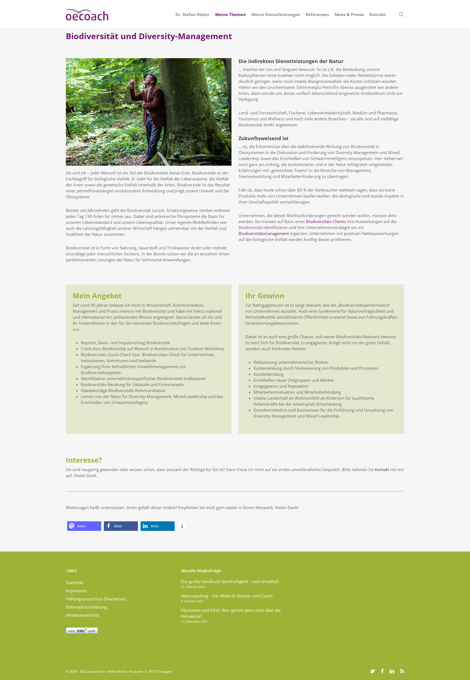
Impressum (76, 590)
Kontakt (382, 469)
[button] (84, 526)
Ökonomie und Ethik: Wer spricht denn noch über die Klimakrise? (231, 613)
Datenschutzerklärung (86, 607)
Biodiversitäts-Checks (326, 221)
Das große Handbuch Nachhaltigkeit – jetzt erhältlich (230, 581)
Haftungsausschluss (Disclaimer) (96, 598)
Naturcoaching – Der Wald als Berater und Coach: (227, 595)
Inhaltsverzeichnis (82, 615)
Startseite (74, 582)
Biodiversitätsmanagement (264, 233)
